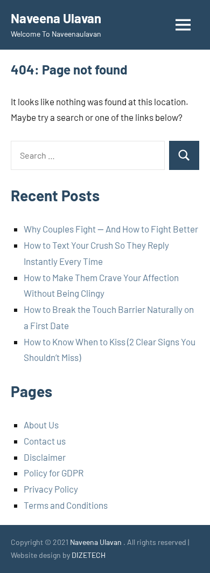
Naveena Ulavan (56, 18)
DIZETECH (89, 555)
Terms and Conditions (66, 505)
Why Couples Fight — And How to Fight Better (111, 228)
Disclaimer (45, 457)
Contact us (45, 440)
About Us (41, 424)
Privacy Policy (51, 488)
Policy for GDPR (53, 472)
